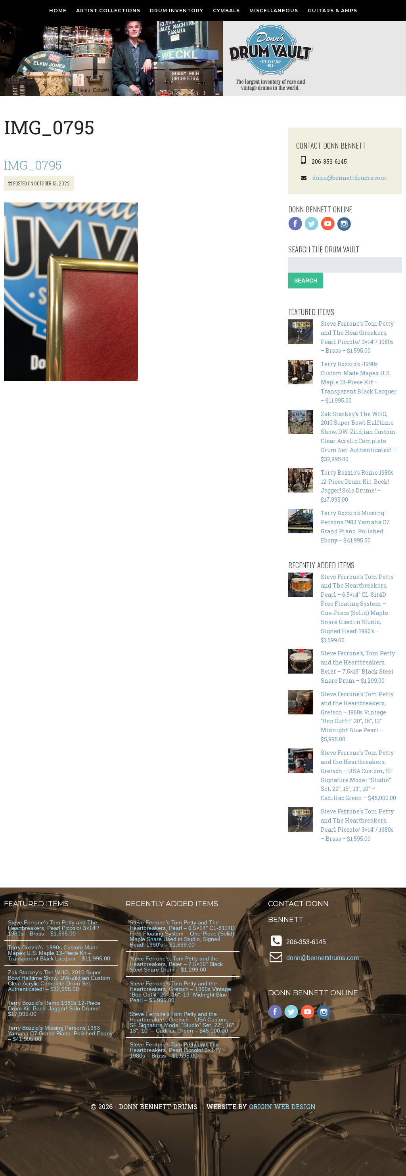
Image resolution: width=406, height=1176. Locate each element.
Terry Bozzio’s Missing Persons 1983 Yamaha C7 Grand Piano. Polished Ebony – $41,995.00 (60, 1033)
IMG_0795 (33, 164)
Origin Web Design (282, 1106)
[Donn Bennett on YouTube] (328, 229)
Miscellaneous (273, 10)
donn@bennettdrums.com (349, 177)
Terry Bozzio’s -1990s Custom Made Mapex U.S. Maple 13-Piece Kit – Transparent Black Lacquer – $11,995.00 (359, 382)
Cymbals (226, 10)
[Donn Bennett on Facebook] (295, 229)
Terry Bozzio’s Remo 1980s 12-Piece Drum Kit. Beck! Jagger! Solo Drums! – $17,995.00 (56, 1008)
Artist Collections (108, 10)
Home (58, 10)
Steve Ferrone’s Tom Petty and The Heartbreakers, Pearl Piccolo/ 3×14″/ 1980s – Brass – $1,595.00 (53, 928)
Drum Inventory (176, 10)
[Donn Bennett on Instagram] (344, 229)
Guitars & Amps (332, 10)
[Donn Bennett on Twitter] (311, 229)
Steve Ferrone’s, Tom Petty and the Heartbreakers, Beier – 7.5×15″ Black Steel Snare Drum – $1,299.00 (176, 964)
